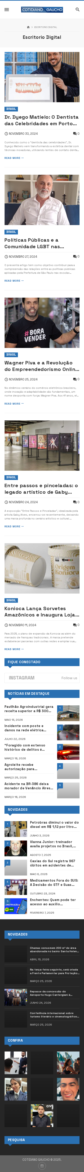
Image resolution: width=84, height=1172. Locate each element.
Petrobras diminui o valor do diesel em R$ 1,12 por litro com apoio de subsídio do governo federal (54, 824)
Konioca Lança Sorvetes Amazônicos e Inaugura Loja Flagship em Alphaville (39, 611)
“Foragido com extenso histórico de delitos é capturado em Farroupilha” (27, 747)
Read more (12, 158)
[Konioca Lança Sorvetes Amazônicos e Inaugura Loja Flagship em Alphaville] (42, 568)
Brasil (11, 109)
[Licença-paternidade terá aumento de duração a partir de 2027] (15, 1115)
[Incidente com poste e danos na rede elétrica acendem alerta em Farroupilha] (68, 732)
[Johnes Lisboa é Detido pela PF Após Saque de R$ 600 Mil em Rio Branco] (68, 1089)
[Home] (28, 27)
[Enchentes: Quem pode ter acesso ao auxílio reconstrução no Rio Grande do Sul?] (15, 906)
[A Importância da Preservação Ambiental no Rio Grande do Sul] (68, 1063)
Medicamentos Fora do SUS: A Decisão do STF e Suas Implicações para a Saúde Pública (54, 882)
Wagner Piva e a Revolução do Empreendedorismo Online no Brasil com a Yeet (41, 366)
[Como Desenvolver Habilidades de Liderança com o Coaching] (15, 1063)
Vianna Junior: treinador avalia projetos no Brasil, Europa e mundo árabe (51, 844)
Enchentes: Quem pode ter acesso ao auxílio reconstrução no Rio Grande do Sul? (54, 902)
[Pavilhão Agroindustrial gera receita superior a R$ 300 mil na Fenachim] (68, 713)
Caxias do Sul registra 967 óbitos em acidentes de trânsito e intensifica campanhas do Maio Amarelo (54, 863)
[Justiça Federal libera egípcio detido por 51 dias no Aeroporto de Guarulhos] (68, 1115)
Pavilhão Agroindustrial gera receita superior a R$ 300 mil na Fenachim (28, 709)
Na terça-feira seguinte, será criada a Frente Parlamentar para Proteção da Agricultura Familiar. (54, 971)
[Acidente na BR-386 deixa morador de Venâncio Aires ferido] (68, 790)
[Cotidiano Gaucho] (42, 10)
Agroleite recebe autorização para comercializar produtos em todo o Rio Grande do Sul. (27, 767)
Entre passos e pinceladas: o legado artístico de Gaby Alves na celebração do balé (41, 488)
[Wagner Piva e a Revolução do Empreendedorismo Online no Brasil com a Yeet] (42, 323)
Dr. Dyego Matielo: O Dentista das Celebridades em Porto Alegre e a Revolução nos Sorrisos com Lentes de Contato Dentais (41, 120)
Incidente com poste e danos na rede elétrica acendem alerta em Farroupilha (23, 728)
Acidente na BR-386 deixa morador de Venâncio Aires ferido (27, 786)
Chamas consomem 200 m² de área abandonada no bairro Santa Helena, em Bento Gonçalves (54, 949)
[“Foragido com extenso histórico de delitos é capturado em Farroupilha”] (68, 752)
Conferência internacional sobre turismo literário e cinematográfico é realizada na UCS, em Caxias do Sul (55, 1015)
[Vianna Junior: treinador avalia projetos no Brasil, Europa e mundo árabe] (15, 848)
